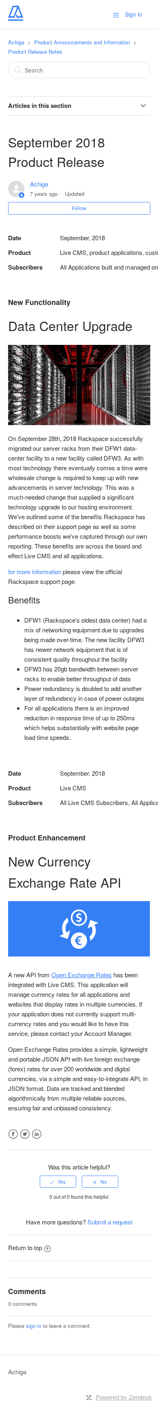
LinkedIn (37, 1134)
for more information (34, 571)
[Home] (15, 18)
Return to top (25, 1247)
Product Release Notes (35, 51)
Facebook (13, 1134)
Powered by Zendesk (124, 1397)
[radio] (58, 1182)
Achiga (16, 42)
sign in (33, 1325)
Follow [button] (79, 207)
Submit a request (110, 1222)
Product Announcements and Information (82, 42)
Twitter (25, 1134)
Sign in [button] (133, 14)
